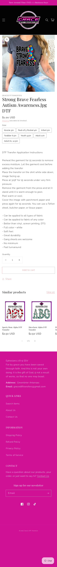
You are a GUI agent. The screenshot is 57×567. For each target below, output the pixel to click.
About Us (10, 410)
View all (50, 292)
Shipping (5, 121)
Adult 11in (40, 136)
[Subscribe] (48, 493)
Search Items (12, 404)
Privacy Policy (13, 448)
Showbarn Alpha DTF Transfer (38, 328)
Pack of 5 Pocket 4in (27, 130)
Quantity (6, 254)
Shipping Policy (14, 435)
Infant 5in (45, 130)
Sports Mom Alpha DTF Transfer (12, 328)
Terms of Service (14, 455)
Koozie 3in (9, 130)
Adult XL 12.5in (11, 141)
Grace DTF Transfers (31, 530)
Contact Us (12, 417)
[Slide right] (35, 341)
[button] (3, 20)
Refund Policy (13, 442)
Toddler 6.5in (10, 136)
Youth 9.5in (26, 136)
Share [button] (9, 279)
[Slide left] (22, 341)
